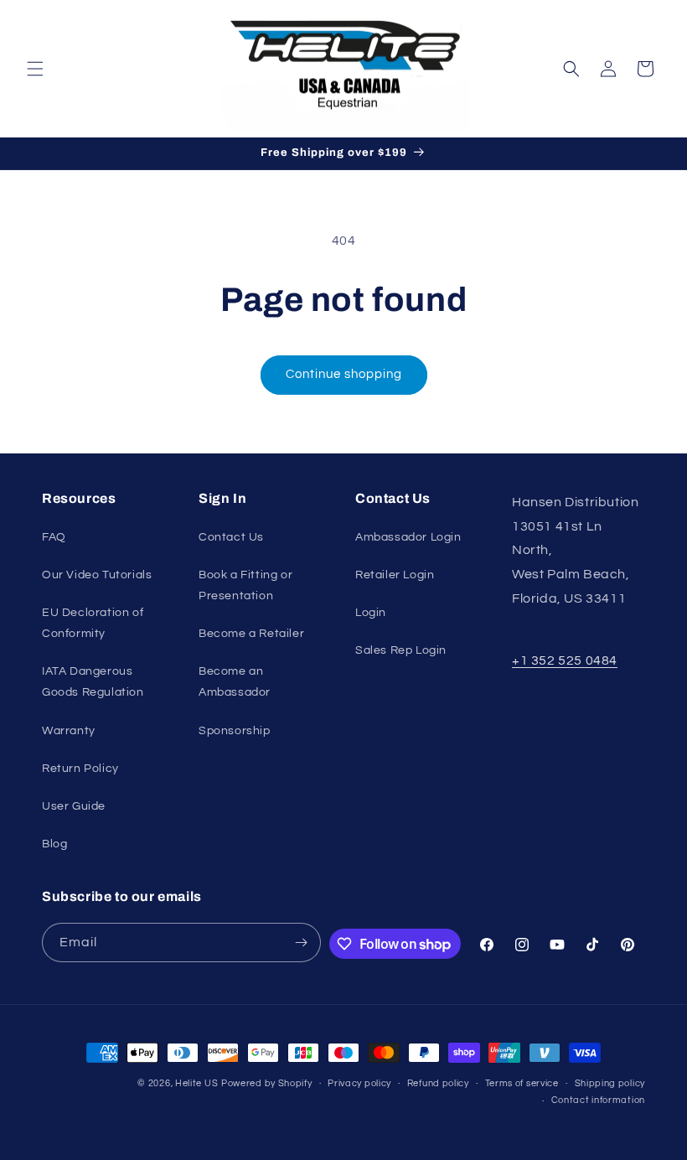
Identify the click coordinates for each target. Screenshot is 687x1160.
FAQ (54, 537)
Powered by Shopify (267, 1083)
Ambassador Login (408, 537)
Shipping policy (610, 1083)
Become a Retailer (251, 634)
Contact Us (231, 537)
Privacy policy (359, 1083)
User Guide (74, 806)
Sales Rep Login (401, 650)
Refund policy (438, 1083)
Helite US (196, 1083)
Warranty (69, 731)
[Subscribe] (301, 942)
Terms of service (522, 1083)
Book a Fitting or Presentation (245, 585)
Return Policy (80, 768)
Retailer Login (394, 575)
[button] (35, 68)
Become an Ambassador (235, 681)
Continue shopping (344, 374)
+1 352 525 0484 (564, 660)
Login (370, 613)
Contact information (598, 1100)
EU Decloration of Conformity (92, 623)
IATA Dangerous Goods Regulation (93, 681)
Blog (54, 844)
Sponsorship (235, 731)
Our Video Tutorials (97, 575)
